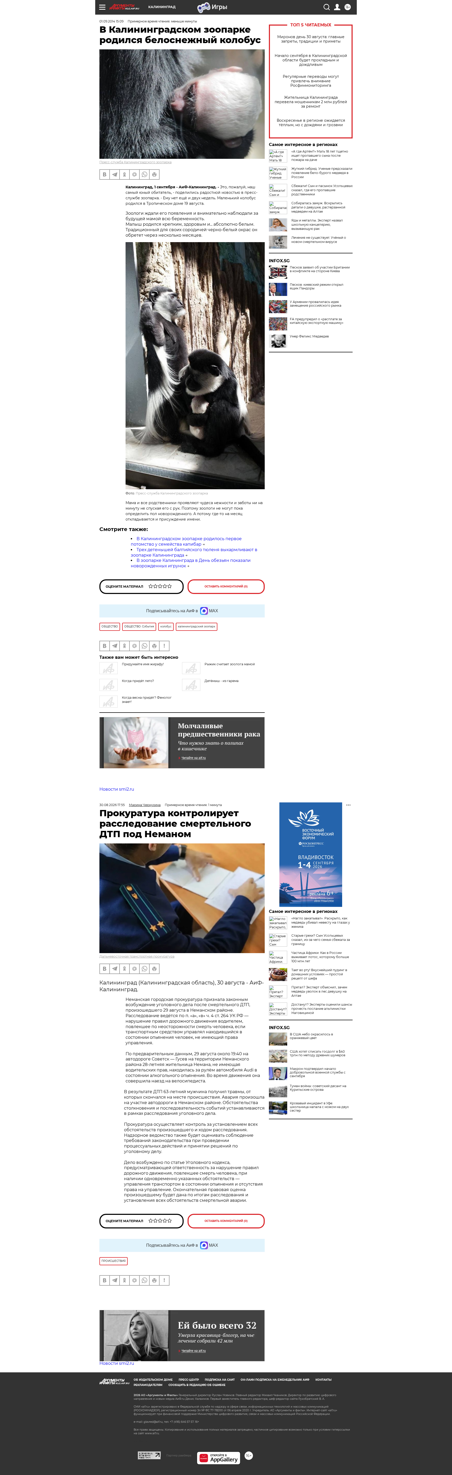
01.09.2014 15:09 (111, 21)
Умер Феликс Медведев (309, 336)
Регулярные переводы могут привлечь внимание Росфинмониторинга (311, 81)
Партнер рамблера (178, 1455)
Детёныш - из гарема (222, 681)
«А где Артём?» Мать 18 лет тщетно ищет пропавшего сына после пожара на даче (319, 155)
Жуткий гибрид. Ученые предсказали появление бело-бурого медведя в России (321, 173)
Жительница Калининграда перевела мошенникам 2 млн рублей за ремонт (311, 102)
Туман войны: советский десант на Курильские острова (318, 1088)
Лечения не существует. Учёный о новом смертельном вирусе (318, 240)
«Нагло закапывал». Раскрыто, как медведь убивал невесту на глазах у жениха (320, 922)
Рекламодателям (148, 1385)
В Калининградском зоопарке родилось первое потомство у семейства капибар (186, 541)
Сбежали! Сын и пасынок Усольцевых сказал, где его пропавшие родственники (322, 190)
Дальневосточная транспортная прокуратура (136, 956)
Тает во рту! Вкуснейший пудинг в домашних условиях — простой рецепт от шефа (319, 974)
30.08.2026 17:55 (112, 805)
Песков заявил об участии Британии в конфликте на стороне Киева (320, 269)
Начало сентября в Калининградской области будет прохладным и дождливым (311, 60)
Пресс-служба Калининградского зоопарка (135, 162)
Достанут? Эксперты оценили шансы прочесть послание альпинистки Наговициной (321, 1008)
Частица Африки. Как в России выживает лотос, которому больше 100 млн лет (320, 957)
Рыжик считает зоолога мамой (230, 664)
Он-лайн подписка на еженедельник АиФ (275, 1379)
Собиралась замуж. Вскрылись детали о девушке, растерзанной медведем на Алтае (318, 207)
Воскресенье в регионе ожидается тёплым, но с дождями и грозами (311, 122)
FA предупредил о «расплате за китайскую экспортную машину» (316, 321)
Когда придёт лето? (138, 681)
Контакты (323, 1379)
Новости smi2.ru (116, 789)
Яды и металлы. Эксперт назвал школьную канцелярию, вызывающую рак (317, 224)
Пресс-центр (189, 1379)
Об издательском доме (153, 1379)
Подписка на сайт (220, 1379)
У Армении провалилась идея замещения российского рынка (315, 303)
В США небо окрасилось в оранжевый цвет (311, 1036)
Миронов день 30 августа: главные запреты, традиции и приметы (310, 39)
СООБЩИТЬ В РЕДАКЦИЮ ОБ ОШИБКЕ (196, 1385)
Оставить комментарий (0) (226, 586)
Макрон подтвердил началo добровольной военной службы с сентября (318, 1072)
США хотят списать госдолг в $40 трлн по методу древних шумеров (317, 1053)
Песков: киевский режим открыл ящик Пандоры (316, 286)
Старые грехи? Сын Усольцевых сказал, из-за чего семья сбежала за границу (320, 940)
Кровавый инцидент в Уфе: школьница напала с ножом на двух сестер (319, 1106)
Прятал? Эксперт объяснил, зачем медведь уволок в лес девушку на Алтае (319, 991)
